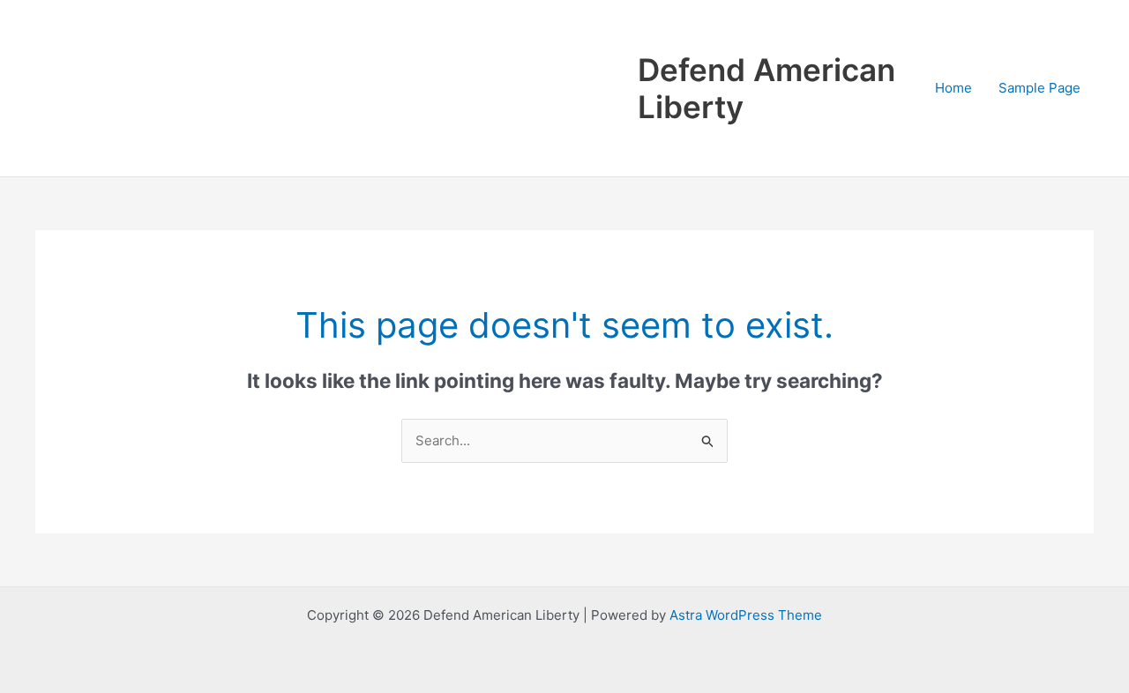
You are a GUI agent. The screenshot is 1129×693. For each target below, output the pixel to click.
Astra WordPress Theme (745, 615)
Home (953, 87)
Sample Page (1039, 87)
